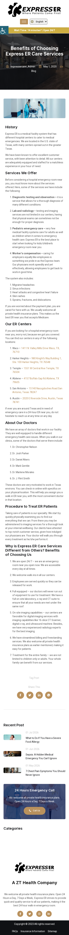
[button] (4, 30)
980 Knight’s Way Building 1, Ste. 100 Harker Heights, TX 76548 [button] (37, 360)
